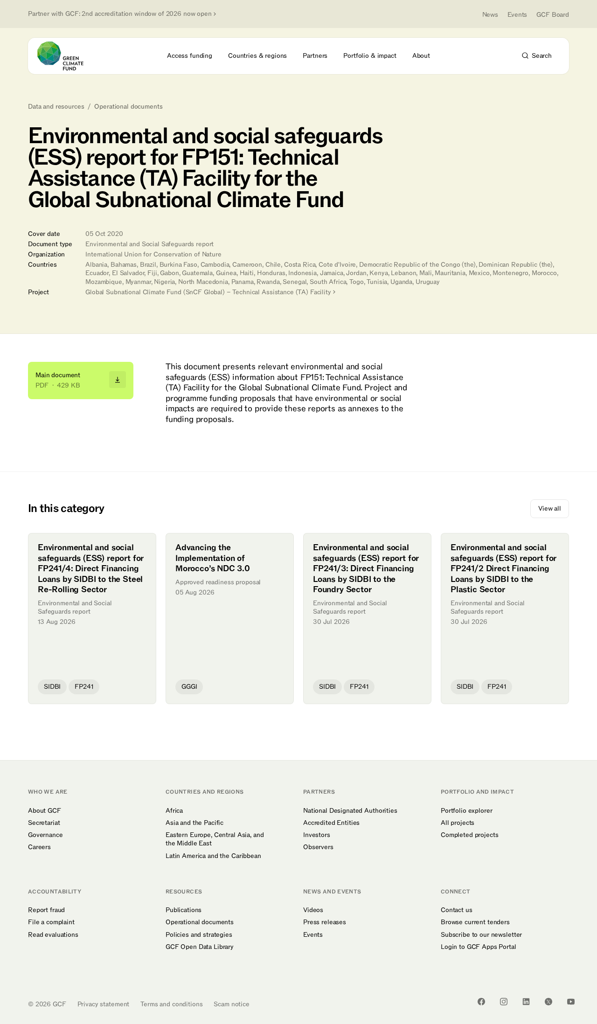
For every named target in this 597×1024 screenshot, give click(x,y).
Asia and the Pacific (194, 823)
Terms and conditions (171, 1004)
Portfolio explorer (466, 811)
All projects (457, 823)
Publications (183, 910)
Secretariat (44, 823)
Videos (313, 910)
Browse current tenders (475, 922)
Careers (39, 847)
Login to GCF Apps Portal (478, 947)
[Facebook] (481, 1001)
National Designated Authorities (350, 811)
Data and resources (56, 107)
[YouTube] (571, 1001)
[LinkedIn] (526, 1001)
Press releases (324, 922)
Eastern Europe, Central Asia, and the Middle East (215, 839)
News (490, 14)
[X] (548, 1001)
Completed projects (469, 835)
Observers (318, 847)
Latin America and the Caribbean (213, 856)
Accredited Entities (331, 823)
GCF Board (552, 14)
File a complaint (51, 922)
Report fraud (46, 910)
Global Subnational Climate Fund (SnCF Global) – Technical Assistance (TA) (208, 292)
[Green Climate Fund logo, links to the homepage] (65, 56)
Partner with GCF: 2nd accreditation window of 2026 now (120, 14)
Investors (316, 835)
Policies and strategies (199, 935)
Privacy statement (103, 1004)
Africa (174, 811)
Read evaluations (53, 935)
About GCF (44, 811)
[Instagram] (503, 1001)
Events (517, 14)
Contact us (456, 910)
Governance (45, 835)
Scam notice (231, 1004)
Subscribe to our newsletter (481, 935)
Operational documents (128, 107)
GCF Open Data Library (200, 947)
